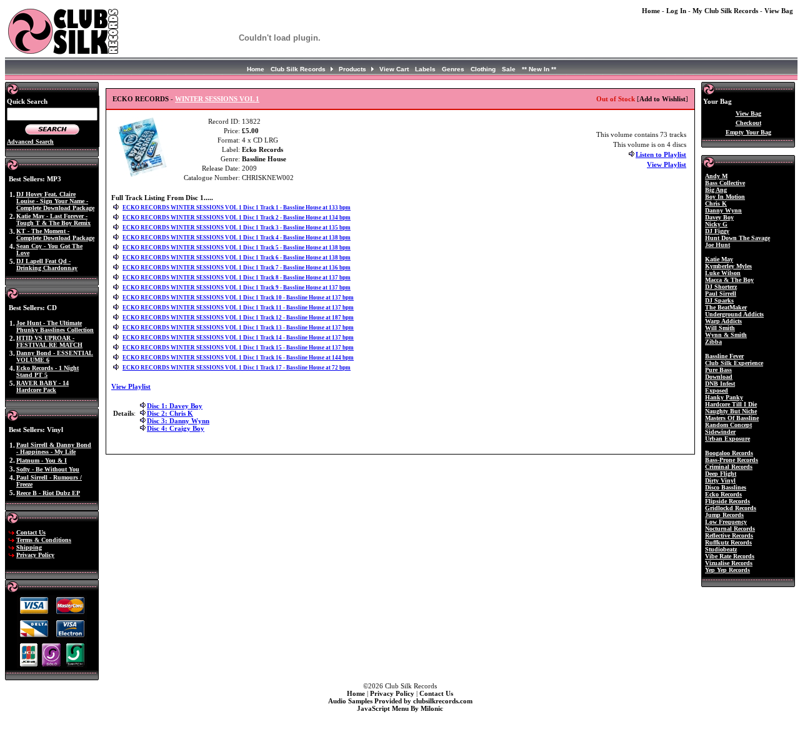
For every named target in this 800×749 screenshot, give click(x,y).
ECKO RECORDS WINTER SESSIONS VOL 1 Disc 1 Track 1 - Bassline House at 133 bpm (236, 207)
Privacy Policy (35, 554)
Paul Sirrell (720, 293)
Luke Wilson (723, 272)
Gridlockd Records (730, 508)
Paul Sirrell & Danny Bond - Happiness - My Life (53, 448)
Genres (453, 69)
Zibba (713, 341)
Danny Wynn (723, 210)
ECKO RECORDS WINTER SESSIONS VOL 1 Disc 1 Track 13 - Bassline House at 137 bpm (238, 327)
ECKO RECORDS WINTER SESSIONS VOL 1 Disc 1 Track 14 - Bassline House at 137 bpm (238, 337)
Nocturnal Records (730, 528)
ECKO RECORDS (140, 99)
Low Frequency (726, 521)
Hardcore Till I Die (731, 404)
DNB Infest (720, 383)
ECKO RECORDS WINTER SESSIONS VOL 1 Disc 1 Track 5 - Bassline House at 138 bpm (236, 247)
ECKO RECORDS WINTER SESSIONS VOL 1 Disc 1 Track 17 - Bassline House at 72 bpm (236, 367)
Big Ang (716, 189)
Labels (425, 69)
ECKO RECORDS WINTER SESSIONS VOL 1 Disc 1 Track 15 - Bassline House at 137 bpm (238, 347)
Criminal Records (728, 466)
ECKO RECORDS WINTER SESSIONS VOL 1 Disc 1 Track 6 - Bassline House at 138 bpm (236, 257)
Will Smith (720, 327)
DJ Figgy (717, 231)
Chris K (716, 203)
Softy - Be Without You (47, 469)
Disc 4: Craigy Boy (175, 428)
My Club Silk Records (725, 10)
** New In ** (539, 69)
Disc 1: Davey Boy (174, 406)
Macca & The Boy (729, 279)
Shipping (29, 547)
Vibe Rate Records (729, 556)
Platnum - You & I (41, 460)
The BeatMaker (726, 307)
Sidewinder (720, 431)
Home (651, 10)
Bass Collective (725, 182)
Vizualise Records (728, 563)
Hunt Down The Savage (737, 237)
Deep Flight (720, 473)
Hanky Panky (724, 397)
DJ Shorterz (721, 286)
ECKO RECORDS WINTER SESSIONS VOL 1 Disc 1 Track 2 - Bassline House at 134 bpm (236, 217)
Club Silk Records (298, 69)
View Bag (778, 10)
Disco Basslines (725, 487)
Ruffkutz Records (728, 542)
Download (718, 376)
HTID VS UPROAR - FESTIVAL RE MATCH (49, 341)
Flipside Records (727, 501)
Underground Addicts (734, 314)
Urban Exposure (727, 438)
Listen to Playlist (661, 154)
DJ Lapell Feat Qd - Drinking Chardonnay (47, 264)
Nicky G (716, 224)
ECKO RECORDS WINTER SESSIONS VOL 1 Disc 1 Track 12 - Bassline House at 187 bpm (238, 317)
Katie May (719, 259)
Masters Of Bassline (732, 418)
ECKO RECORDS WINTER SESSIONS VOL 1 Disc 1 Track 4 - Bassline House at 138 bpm (236, 237)
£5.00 (250, 130)
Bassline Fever (724, 356)
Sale (509, 69)
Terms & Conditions (43, 539)
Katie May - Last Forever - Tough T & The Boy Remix (53, 219)
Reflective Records (729, 535)
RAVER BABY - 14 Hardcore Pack (42, 386)
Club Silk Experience (734, 362)
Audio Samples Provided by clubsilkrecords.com (400, 701)
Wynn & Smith (726, 334)
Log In (676, 10)
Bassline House (264, 159)
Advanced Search (30, 141)
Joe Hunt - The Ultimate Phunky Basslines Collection (55, 326)
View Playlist (666, 164)
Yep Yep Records (727, 569)
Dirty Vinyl (720, 480)
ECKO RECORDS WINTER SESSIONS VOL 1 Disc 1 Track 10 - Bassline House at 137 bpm (238, 297)
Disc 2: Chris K (170, 413)
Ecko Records (262, 149)
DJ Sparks (719, 300)
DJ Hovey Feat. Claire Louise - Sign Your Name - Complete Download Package (55, 201)
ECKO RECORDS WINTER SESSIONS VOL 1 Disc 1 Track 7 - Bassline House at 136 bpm (236, 267)
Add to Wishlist (662, 99)
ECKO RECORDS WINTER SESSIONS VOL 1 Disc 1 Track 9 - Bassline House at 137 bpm (236, 287)
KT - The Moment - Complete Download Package (55, 234)
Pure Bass (718, 369)
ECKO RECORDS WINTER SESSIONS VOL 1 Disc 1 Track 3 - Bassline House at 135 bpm (236, 227)
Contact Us (31, 532)
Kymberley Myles (728, 266)
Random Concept (728, 424)
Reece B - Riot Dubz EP (48, 493)
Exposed (716, 390)
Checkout (748, 122)
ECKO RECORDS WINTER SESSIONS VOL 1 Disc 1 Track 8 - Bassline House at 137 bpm (236, 277)
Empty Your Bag (748, 132)
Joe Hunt (717, 244)
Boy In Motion (725, 196)
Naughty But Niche (731, 411)
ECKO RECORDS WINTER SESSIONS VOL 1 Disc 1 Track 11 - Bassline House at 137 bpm (238, 307)
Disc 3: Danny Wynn (178, 421)
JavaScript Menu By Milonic (400, 708)
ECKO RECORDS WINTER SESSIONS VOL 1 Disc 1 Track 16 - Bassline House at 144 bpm (238, 357)
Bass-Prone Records (731, 459)
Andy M (716, 176)
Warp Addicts (723, 321)
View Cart (394, 69)
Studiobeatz (721, 549)
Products (352, 69)
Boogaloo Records (729, 453)
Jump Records (724, 514)
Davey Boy (719, 217)
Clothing (483, 69)
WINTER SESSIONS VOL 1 (217, 99)
